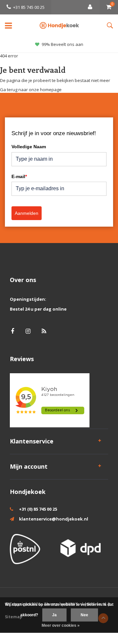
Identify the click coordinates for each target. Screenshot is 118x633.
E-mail (19, 176)
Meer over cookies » (61, 625)
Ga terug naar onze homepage (31, 89)
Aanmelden (26, 213)
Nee (84, 615)
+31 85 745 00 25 (29, 7)
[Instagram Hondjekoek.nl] (28, 331)
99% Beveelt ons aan (62, 44)
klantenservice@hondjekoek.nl (53, 519)
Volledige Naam (28, 146)
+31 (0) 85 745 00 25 (38, 509)
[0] (108, 7)
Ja (54, 615)
